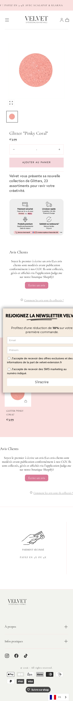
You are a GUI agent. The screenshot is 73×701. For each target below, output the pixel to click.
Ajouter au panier (36, 162)
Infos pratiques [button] (14, 641)
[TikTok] (25, 655)
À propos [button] (10, 627)
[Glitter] (18, 393)
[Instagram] (7, 655)
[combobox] (58, 697)
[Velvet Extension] (17, 602)
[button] (7, 20)
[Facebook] (16, 655)
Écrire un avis (36, 285)
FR (59, 697)
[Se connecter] (61, 20)
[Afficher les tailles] (26, 401)
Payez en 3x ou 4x (33, 557)
